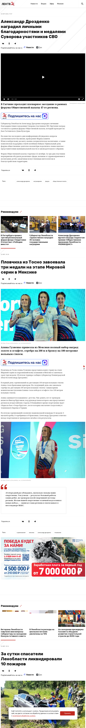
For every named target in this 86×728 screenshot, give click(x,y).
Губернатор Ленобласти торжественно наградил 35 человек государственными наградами (41, 239)
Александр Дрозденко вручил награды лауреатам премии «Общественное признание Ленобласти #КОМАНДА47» (71, 239)
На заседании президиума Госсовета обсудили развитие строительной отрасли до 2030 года (70, 632)
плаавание (58, 532)
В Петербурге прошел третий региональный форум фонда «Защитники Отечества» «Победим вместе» (13, 239)
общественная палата (59, 181)
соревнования (21, 532)
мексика (31, 532)
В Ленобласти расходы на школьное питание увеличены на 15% (41, 631)
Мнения (60, 4)
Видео (43, 4)
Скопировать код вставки (77, 103)
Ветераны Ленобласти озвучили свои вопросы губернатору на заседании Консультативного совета (13, 632)
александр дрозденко (23, 181)
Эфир (52, 4)
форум (47, 181)
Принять (67, 713)
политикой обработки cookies (23, 716)
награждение (37, 181)
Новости (34, 4)
